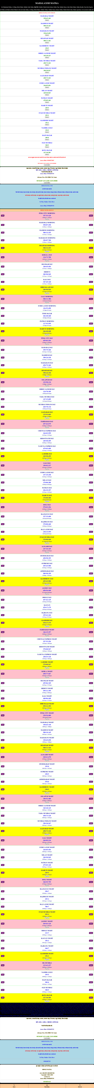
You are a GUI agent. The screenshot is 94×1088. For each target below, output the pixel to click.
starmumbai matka (4, 1006)
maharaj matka (60, 1003)
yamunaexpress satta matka (25, 1010)
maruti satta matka (89, 1007)
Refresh (47, 20)
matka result (37, 1014)
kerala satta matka (19, 1007)
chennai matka (43, 1015)
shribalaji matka (25, 1003)
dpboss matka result (61, 1015)
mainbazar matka (90, 1006)
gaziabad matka (23, 1005)
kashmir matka (68, 1006)
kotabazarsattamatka (30, 1013)
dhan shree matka (70, 1015)
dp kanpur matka (59, 1014)
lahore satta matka (35, 1010)
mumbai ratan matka (22, 1015)
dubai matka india (55, 1013)
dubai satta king (39, 1013)
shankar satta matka (27, 1007)
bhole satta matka (51, 1011)
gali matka (31, 1003)
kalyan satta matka (59, 1011)
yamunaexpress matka (54, 1005)
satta (35, 1013)
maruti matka (54, 1003)
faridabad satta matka (88, 1009)
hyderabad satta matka (7, 1011)
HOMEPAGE (47, 1081)
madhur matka (67, 1003)
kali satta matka (42, 1007)
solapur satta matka (39, 1009)
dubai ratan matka (79, 1015)
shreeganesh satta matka (48, 1009)
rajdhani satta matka (66, 1010)
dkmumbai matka (75, 1006)
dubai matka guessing (47, 1013)
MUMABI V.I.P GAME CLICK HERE (47, 164)
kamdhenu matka (38, 1006)
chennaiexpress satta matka (5, 1010)
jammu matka (45, 1006)
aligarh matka (11, 1006)
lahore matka (61, 1005)
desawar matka (80, 1003)
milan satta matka (42, 1010)
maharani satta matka (22, 1009)
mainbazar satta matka (10, 1013)
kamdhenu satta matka (35, 1011)
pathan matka (48, 1003)
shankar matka (9, 1003)
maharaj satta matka (6, 1009)
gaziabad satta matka (79, 1009)
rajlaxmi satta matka (74, 1010)
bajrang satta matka (67, 1011)
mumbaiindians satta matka (69, 1009)
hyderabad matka (17, 1006)
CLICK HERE (47, 165)
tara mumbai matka (11, 1015)
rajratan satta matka (57, 1010)
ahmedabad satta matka (26, 1011)
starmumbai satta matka (83, 1010)
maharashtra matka (89, 1015)
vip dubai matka (69, 1013)
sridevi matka (14, 1003)
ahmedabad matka (31, 1006)
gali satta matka (58, 1007)
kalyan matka (56, 1006)
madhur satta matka (14, 1009)
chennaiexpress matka (38, 1005)
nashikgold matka (82, 1006)
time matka (43, 1003)
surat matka (37, 1015)
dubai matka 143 (76, 1013)
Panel (91, 215)
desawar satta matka (31, 1009)
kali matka (20, 1003)
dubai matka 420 (62, 1013)
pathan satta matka (81, 1007)
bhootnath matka (46, 1005)
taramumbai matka (7, 1005)
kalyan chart (53, 1014)
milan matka (67, 1005)
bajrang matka (62, 1006)
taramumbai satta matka (58, 1009)
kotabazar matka (11, 1007)
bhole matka (50, 1006)
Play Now (47, 219)
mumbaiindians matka (15, 1005)
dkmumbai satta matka (84, 1011)
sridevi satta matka (35, 1007)
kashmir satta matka (75, 1011)
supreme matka (24, 1006)
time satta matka (74, 1007)
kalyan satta (48, 1014)
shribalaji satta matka (50, 1007)
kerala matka (2, 1003)
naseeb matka (30, 1015)
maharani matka (73, 1003)
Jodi (3, 215)
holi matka (72, 1005)
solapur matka (86, 1003)
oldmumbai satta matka (20, 1013)
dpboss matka (42, 1014)
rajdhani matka (84, 1005)
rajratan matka (78, 1005)
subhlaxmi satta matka (66, 1007)
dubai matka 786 (83, 1013)
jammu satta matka (44, 1011)
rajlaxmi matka (90, 1005)
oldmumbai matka (4, 1007)
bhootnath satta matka (15, 1010)
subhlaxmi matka (37, 1003)
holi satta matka (50, 1010)
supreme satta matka (17, 1011)
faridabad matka (30, 1005)
